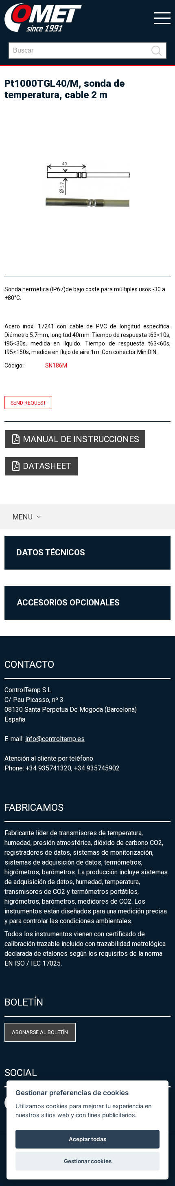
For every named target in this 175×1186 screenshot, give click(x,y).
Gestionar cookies (88, 1161)
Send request (28, 402)
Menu (23, 517)
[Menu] (162, 17)
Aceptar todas (87, 1139)
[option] (87, 185)
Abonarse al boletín (40, 1032)
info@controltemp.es (55, 739)
